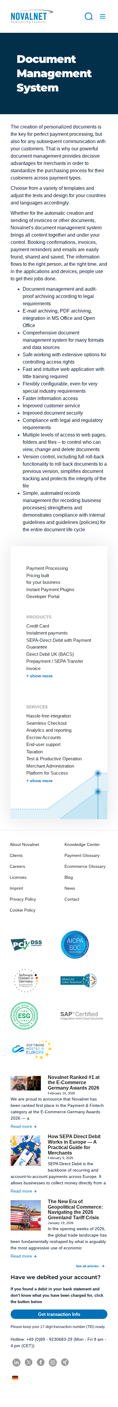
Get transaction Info (59, 1314)
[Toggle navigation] (102, 16)
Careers (17, 866)
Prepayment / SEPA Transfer (54, 661)
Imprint (16, 888)
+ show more (39, 675)
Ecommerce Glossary (85, 866)
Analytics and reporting (48, 730)
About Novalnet (24, 844)
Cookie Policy (22, 910)
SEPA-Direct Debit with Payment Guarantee (58, 644)
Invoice (33, 668)
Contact (71, 899)
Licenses (18, 877)
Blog (68, 877)
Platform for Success (47, 772)
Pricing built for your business (43, 579)
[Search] (88, 16)
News (69, 888)
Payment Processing (47, 568)
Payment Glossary (82, 855)
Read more (21, 1126)
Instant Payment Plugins (50, 589)
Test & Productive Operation (54, 758)
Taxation (34, 751)
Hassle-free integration (48, 715)
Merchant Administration (50, 766)
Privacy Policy (23, 899)
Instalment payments (47, 632)
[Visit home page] (31, 16)
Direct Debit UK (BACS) (50, 654)
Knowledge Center (82, 844)
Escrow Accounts (43, 737)
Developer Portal (42, 596)
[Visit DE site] (16, 1378)
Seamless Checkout (46, 723)
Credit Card (37, 625)
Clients (16, 855)
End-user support (43, 744)
